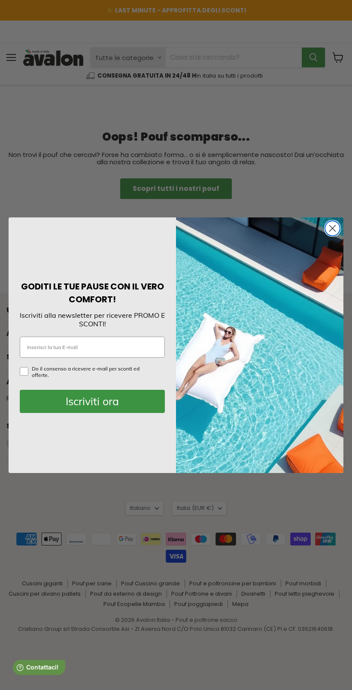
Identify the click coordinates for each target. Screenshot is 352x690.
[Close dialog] (332, 228)
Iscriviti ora (92, 401)
